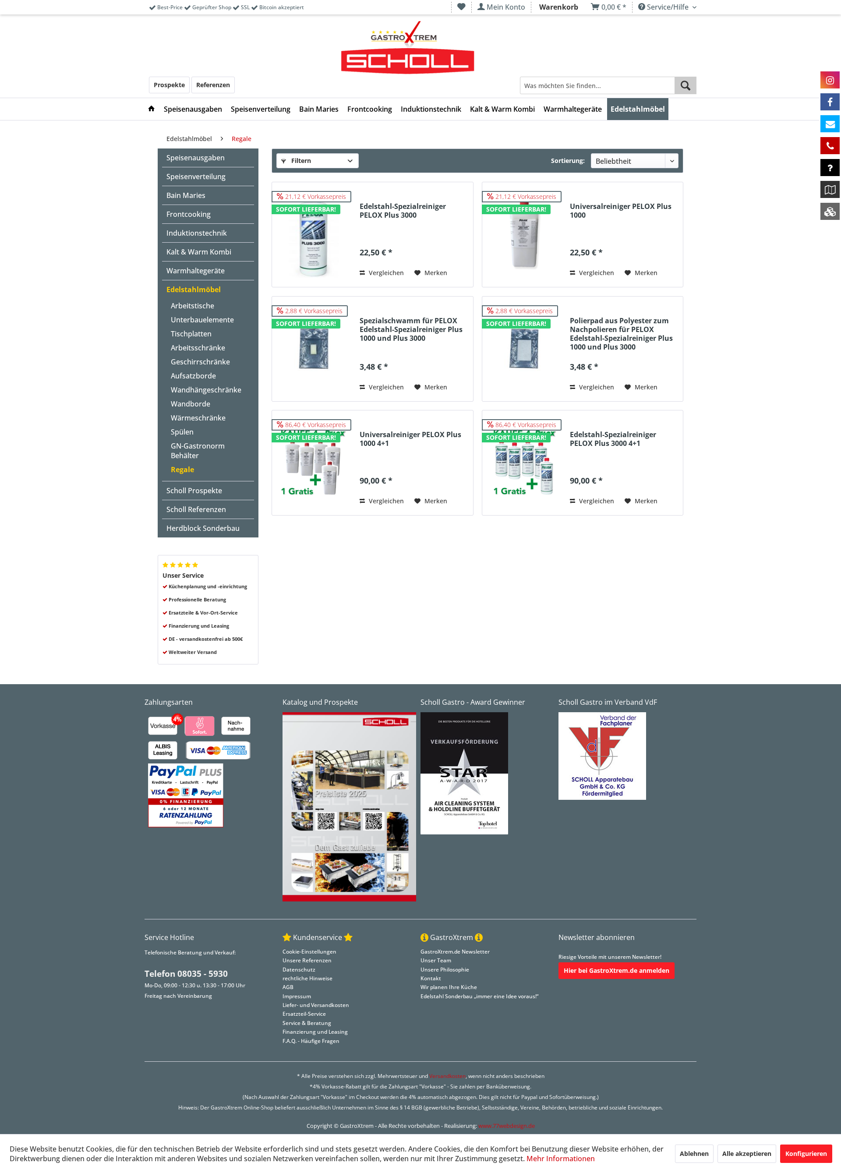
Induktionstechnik (196, 233)
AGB (288, 987)
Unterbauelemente (202, 320)
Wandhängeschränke (206, 390)
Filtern (300, 160)
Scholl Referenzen (196, 509)
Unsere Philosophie (444, 969)
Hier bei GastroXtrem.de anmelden (616, 970)
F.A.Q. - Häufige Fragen (311, 1041)
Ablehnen (694, 1153)
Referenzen (213, 85)
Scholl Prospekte (194, 490)
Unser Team (435, 960)
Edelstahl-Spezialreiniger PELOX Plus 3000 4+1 (613, 439)
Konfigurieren (806, 1153)
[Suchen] (685, 85)
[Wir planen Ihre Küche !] (830, 189)
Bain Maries (185, 195)
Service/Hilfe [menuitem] (667, 7)
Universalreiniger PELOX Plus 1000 (620, 211)
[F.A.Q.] (830, 167)
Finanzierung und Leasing (315, 1031)
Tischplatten (191, 334)
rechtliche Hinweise (307, 978)
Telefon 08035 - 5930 (186, 973)
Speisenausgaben (195, 158)
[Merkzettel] (461, 7)
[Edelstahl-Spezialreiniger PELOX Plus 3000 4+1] (524, 462)
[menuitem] (461, 7)
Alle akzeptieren (746, 1153)
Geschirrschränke (200, 362)
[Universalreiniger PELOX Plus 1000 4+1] (313, 462)
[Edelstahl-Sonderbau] (830, 211)
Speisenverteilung (196, 176)
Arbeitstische (192, 306)
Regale (182, 469)
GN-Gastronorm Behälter (198, 450)
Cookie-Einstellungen (309, 951)
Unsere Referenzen (307, 960)
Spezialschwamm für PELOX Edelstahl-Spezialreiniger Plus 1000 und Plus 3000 (411, 329)
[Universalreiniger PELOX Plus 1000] (524, 234)
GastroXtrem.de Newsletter (455, 951)
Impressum (297, 996)
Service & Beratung (307, 1023)
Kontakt (430, 978)
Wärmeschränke (198, 418)
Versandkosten (447, 1076)
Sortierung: (568, 160)
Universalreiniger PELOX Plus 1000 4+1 (410, 439)
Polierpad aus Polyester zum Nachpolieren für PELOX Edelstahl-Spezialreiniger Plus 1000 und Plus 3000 (621, 333)
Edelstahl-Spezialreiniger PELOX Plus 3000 (403, 211)
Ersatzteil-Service (304, 1014)
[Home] (152, 109)
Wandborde (190, 404)
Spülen (182, 432)
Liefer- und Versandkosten (316, 1005)
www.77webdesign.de (506, 1126)
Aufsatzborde (193, 376)
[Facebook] (830, 102)
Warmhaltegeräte (195, 271)
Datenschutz (299, 969)
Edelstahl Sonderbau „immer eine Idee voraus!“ (479, 996)
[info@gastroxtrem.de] (830, 124)
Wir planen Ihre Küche (448, 987)
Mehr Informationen (561, 1158)
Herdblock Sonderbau (203, 528)
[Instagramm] (830, 80)
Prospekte (169, 85)
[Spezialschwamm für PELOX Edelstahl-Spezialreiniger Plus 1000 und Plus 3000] (313, 348)
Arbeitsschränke (198, 348)
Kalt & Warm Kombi (198, 252)
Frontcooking (188, 214)
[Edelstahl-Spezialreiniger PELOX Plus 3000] (313, 234)
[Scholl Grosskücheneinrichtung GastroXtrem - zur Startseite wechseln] (407, 48)
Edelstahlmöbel (193, 289)
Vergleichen (385, 273)
